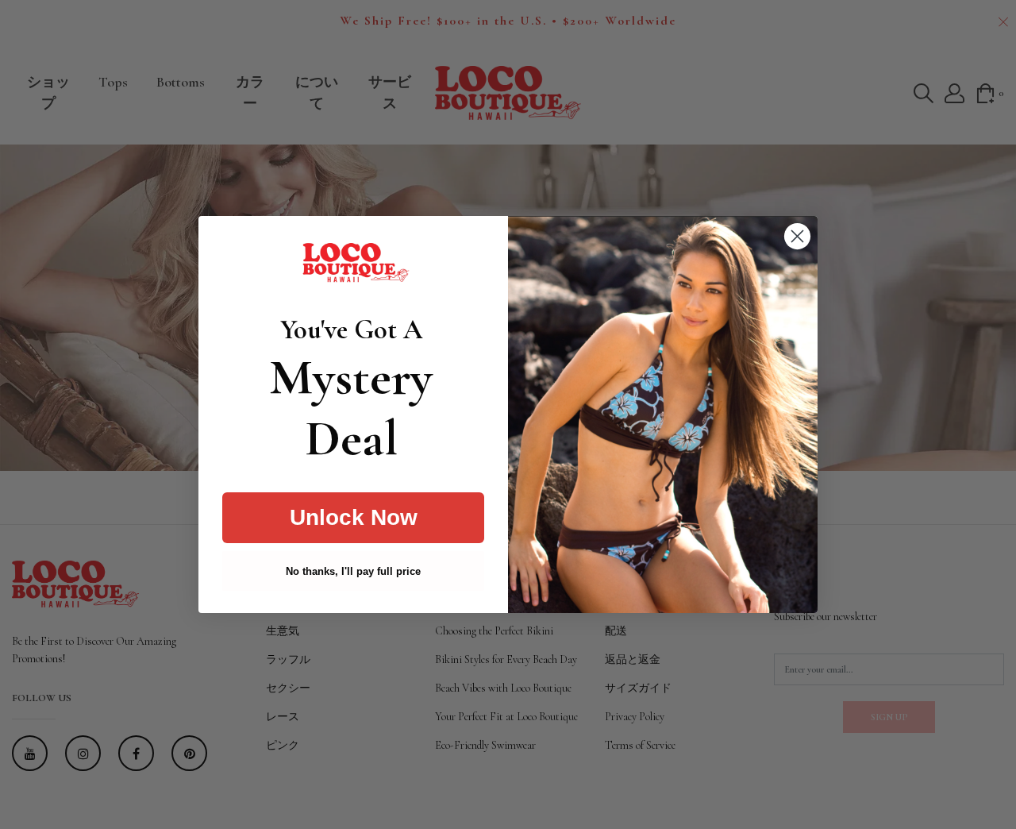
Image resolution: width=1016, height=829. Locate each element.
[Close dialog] (797, 236)
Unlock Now (354, 517)
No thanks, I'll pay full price (353, 571)
